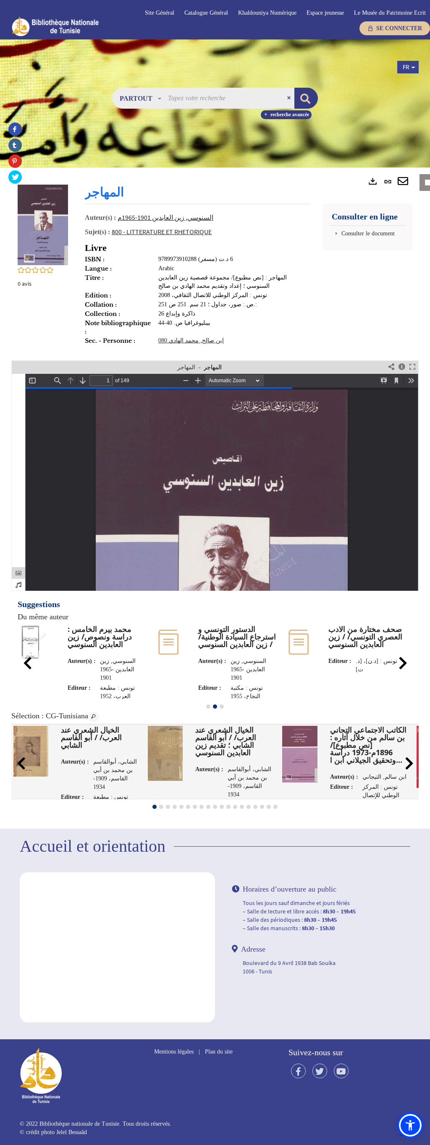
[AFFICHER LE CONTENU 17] (262, 807)
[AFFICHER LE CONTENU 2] (161, 807)
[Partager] (391, 367)
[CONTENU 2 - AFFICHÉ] (215, 706)
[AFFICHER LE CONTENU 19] (275, 807)
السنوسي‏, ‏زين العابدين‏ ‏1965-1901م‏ (165, 217)
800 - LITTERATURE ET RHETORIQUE (162, 231)
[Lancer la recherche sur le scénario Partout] (306, 98)
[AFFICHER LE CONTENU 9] (208, 807)
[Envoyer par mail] (403, 181)
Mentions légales (174, 1051)
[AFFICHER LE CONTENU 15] (248, 807)
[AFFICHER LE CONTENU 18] (269, 807)
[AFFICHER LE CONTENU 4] (175, 807)
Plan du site (219, 1051)
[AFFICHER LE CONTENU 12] (228, 807)
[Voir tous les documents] (93, 717)
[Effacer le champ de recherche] (289, 98)
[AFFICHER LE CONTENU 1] (208, 706)
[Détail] (402, 367)
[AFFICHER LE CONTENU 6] (188, 807)
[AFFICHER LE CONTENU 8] (201, 807)
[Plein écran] (412, 367)
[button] (140, 98)
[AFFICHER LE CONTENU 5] (181, 807)
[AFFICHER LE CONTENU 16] (255, 807)
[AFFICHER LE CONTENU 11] (222, 807)
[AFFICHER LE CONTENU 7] (195, 807)
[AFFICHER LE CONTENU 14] (242, 807)
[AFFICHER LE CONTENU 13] (235, 807)
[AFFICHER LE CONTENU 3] (222, 706)
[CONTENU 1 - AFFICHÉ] (154, 807)
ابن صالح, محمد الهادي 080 (191, 340)
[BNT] (70, 26)
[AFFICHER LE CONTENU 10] (215, 807)
